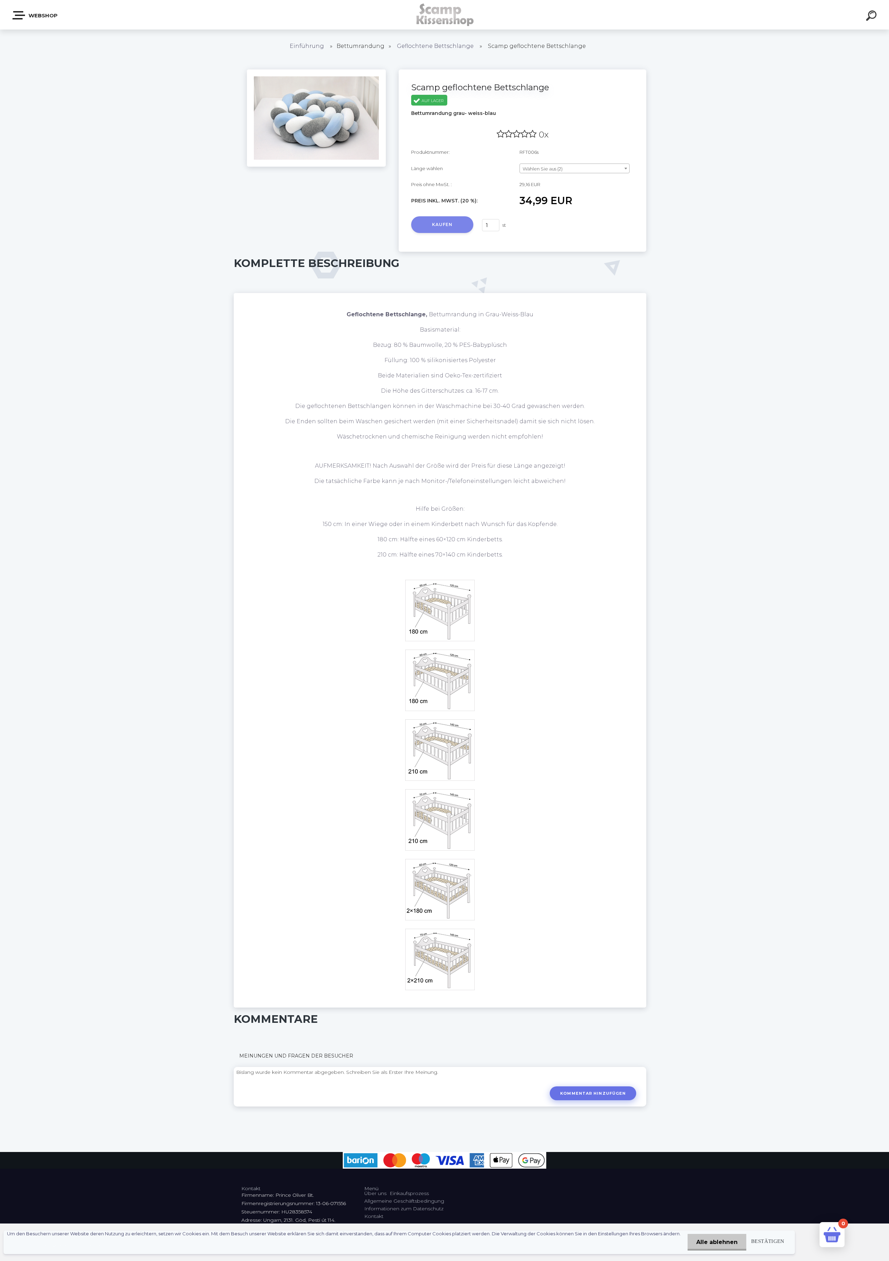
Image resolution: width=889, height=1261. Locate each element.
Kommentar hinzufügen (593, 1093)
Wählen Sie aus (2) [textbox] (543, 169)
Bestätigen (767, 1241)
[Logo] (444, 14)
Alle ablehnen (717, 1242)
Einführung (307, 46)
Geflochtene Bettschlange (436, 46)
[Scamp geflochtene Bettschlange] (316, 72)
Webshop (42, 15)
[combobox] (575, 168)
